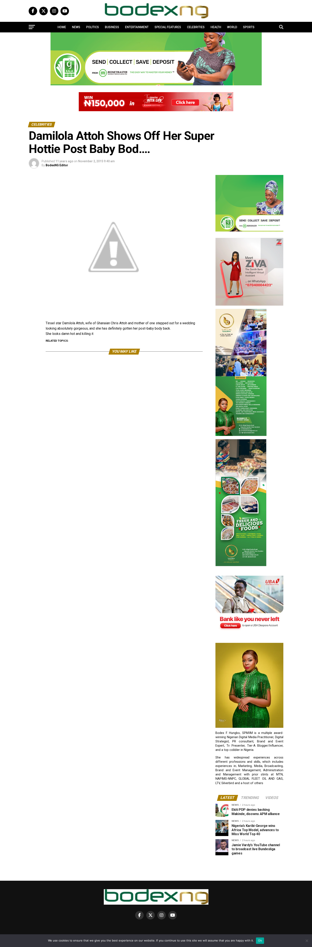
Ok (260, 940)
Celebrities (196, 27)
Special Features (168, 27)
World (232, 27)
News (76, 27)
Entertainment (137, 27)
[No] (307, 941)
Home (62, 27)
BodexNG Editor (57, 165)
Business (112, 27)
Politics (92, 27)
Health (216, 27)
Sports (248, 27)
